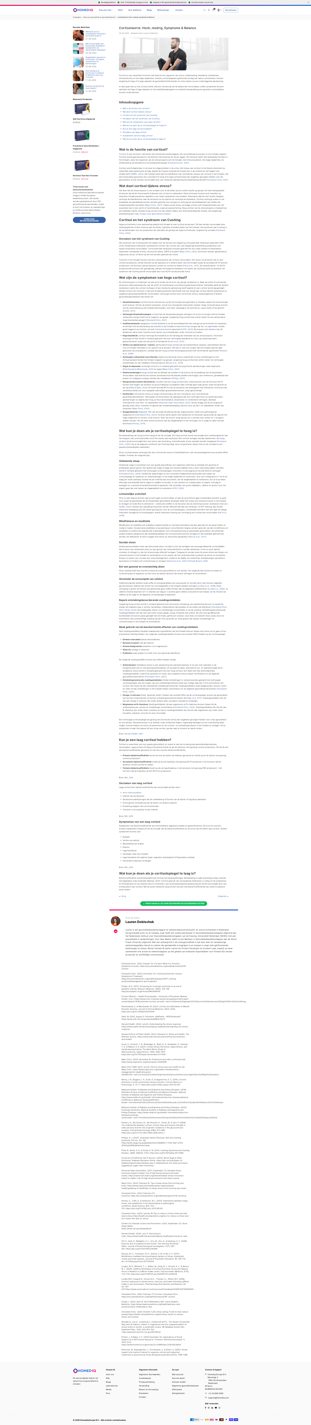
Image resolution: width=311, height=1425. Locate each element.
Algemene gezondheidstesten (185, 1386)
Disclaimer (143, 1393)
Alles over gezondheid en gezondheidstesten (99, 17)
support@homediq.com (218, 1398)
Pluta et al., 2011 (191, 266)
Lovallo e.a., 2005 (216, 589)
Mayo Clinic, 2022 (188, 251)
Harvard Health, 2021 (133, 734)
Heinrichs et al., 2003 (177, 561)
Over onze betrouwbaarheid (89, 220)
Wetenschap (163, 10)
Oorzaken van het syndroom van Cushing (141, 118)
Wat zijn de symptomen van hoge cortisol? (141, 122)
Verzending (144, 1386)
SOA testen (177, 1389)
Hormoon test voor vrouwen (85, 176)
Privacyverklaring (147, 1382)
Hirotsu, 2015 (139, 423)
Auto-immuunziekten (132, 792)
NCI (220, 668)
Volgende (222, 896)
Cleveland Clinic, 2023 (146, 415)
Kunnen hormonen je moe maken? (95, 87)
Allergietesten (178, 1393)
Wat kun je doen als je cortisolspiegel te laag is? (144, 139)
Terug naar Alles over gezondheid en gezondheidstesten (174, 903)
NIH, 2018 (128, 777)
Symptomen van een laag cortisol (137, 135)
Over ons (110, 1374)
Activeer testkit (179, 1382)
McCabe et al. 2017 (192, 698)
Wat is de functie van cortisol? (136, 108)
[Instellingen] (209, 10)
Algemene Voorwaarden (149, 1374)
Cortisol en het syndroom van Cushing (140, 115)
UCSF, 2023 (187, 329)
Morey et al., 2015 (174, 363)
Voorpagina (77, 17)
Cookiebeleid (145, 1378)
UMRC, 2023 (137, 174)
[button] (213, 10)
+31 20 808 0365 (215, 1393)
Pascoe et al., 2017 (197, 537)
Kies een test (105, 10)
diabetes (212, 329)
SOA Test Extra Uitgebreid (84, 119)
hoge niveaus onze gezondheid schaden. (152, 214)
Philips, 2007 (178, 378)
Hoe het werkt (178, 1378)
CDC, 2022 (178, 488)
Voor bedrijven (134, 10)
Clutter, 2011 (128, 311)
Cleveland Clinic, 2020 (130, 474)
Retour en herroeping (148, 1389)
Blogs (149, 10)
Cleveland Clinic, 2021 (178, 163)
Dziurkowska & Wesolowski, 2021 (138, 369)
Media (108, 1389)
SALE (120, 10)
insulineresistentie (163, 329)
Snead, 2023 (130, 610)
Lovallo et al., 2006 (206, 586)
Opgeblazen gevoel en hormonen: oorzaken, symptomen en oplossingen (96, 60)
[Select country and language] (219, 10)
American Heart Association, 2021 (175, 402)
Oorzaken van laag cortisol (135, 132)
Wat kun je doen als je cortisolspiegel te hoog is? (145, 125)
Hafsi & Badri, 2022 (138, 387)
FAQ (107, 1378)
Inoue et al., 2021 (176, 341)
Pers (108, 1393)
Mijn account (177, 1374)
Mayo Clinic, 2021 (153, 205)
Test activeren (231, 10)
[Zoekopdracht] (204, 10)
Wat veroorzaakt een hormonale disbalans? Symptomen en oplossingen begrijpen (96, 47)
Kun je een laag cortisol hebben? (137, 129)
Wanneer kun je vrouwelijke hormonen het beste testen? (96, 34)
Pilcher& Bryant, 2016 (197, 561)
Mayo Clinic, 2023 (141, 408)
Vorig (123, 896)
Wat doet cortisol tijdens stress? (137, 112)
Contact (179, 10)
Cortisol (122, 154)
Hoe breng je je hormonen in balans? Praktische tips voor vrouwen (95, 74)
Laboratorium (112, 1386)
